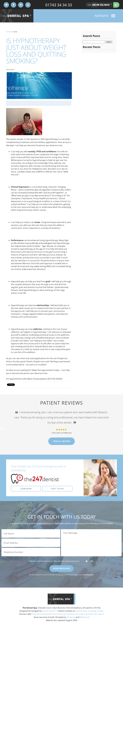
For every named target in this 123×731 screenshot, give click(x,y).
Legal (92, 611)
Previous (2, 429)
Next (121, 429)
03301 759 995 (57, 488)
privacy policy (88, 575)
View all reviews (61, 436)
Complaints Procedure (75, 614)
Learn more (26, 488)
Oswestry (71, 617)
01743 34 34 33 (58, 4)
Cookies (100, 611)
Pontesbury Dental (40, 614)
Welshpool (84, 617)
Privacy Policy (57, 614)
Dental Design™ (49, 611)
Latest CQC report (96, 614)
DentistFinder (81, 611)
